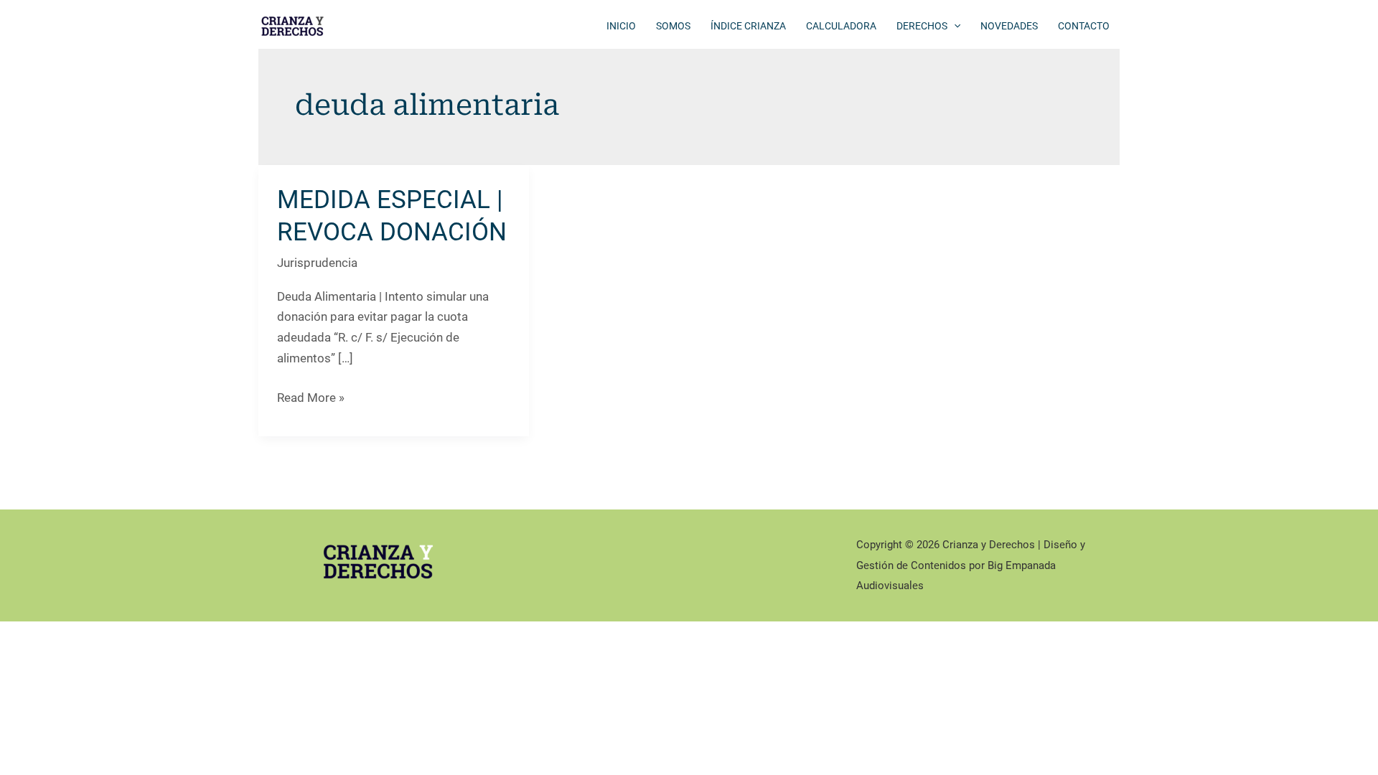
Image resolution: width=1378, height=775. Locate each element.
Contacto (1084, 26)
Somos (673, 26)
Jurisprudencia (317, 262)
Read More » (310, 399)
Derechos (921, 26)
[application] (953, 26)
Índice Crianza (748, 26)
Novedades (1009, 26)
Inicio (621, 26)
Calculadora (841, 26)
